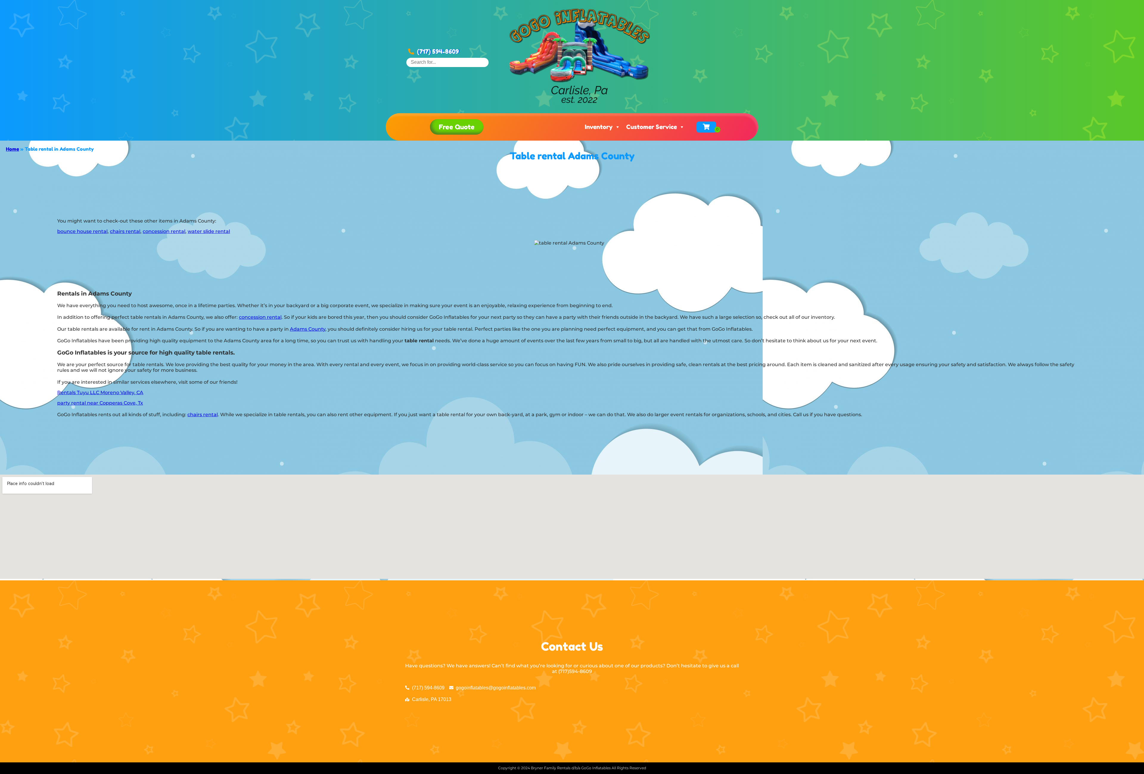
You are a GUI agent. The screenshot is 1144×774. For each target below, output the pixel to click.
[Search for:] (447, 62)
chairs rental (125, 231)
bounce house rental (82, 231)
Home (12, 149)
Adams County (307, 329)
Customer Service (651, 126)
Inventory (599, 126)
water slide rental (209, 231)
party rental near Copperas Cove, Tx (100, 403)
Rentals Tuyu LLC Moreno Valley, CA (100, 392)
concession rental (164, 231)
